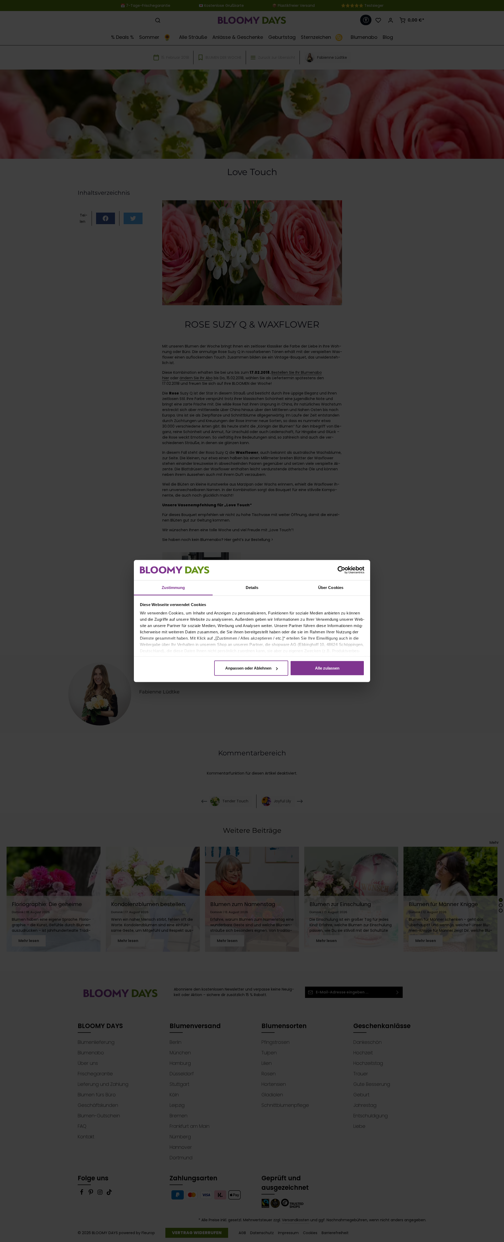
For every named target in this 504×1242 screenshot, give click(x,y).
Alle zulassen (327, 668)
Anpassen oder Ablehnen (248, 668)
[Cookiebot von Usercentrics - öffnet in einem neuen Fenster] (341, 570)
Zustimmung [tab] (173, 587)
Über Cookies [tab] (330, 587)
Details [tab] (252, 587)
